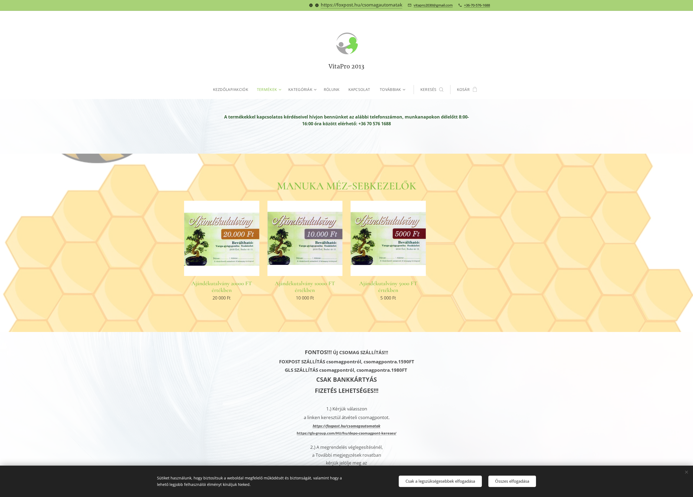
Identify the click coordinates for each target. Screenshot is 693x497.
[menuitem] (233, 89)
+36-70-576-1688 (477, 5)
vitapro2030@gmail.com (433, 5)
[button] (432, 89)
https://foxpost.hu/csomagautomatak (361, 5)
